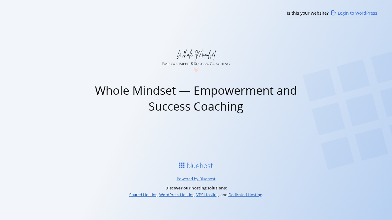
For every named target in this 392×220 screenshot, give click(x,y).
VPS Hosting (207, 194)
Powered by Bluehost (196, 179)
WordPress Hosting (176, 194)
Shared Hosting (143, 194)
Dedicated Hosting (245, 194)
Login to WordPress (357, 13)
